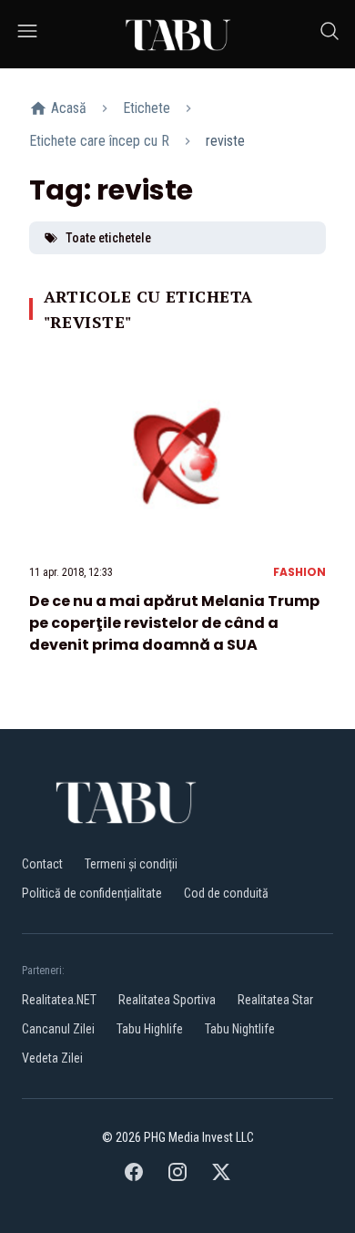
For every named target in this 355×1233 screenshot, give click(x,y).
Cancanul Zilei (58, 1029)
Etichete (146, 108)
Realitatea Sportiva (167, 999)
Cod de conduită (226, 893)
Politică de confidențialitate (92, 893)
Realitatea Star (275, 999)
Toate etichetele (108, 238)
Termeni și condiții (131, 864)
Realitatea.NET (59, 999)
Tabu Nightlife (240, 1029)
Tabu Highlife (150, 1029)
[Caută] (329, 34)
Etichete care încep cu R (99, 140)
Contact (42, 864)
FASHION (299, 572)
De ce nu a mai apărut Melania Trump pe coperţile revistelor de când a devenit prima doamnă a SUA (174, 623)
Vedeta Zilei (52, 1058)
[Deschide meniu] (27, 34)
